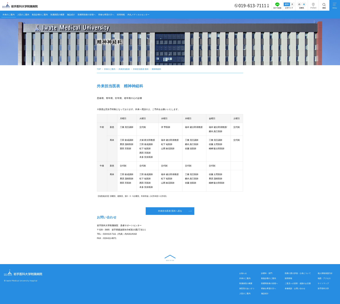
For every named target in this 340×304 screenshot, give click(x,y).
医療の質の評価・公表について (298, 273)
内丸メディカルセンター (138, 14)
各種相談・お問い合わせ (295, 288)
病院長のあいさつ (246, 288)
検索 (324, 8)
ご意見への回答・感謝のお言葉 (298, 283)
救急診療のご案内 (40, 14)
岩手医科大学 (323, 288)
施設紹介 (71, 14)
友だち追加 (277, 8)
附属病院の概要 (57, 14)
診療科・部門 (266, 273)
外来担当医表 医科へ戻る (170, 211)
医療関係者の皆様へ (87, 14)
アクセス (313, 8)
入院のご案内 (23, 14)
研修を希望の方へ (106, 14)
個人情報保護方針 (325, 273)
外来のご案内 (9, 14)
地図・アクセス (324, 278)
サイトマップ (323, 283)
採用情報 (121, 14)
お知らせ (243, 273)
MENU (334, 8)
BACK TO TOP (170, 258)
